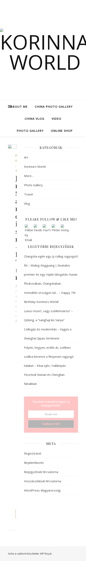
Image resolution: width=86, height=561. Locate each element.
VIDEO (56, 118)
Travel (28, 194)
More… (29, 176)
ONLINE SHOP (62, 131)
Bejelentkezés (34, 463)
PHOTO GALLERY (30, 131)
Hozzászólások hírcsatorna (42, 481)
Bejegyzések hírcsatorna (41, 472)
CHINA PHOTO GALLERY (54, 106)
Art (26, 157)
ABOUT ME (19, 106)
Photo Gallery (33, 185)
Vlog (27, 203)
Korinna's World (35, 167)
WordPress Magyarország (42, 490)
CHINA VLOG (34, 118)
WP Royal (45, 553)
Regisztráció (32, 453)
